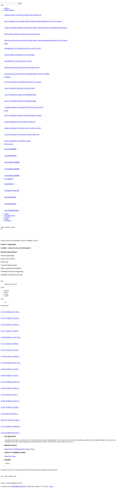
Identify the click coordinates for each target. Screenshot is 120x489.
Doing (51, 486)
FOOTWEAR (8, 144)
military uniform (9, 10)
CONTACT (8, 220)
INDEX (6, 8)
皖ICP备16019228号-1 (19, 486)
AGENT (7, 217)
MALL (6, 219)
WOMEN (7, 77)
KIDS (6, 110)
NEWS (6, 214)
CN (2, 5)
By (47, 486)
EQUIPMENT (8, 179)
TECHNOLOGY (9, 215)
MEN (6, 43)
